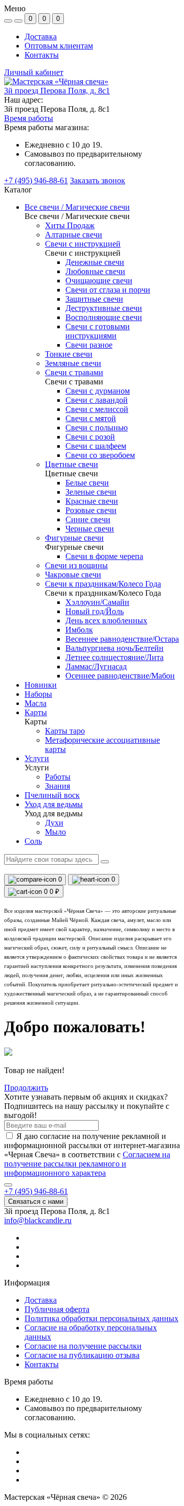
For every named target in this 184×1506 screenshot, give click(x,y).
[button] (57, 90)
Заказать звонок (97, 180)
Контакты (42, 55)
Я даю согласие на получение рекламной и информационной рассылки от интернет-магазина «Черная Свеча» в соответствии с (92, 1154)
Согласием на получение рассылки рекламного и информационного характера (87, 1163)
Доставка (41, 36)
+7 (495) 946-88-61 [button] (36, 1191)
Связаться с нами (35, 1201)
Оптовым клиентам (59, 45)
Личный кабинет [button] (33, 72)
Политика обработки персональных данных (101, 1318)
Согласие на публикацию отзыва (82, 1355)
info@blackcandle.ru (38, 1220)
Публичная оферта (57, 1309)
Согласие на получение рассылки (83, 1346)
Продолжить (26, 1087)
